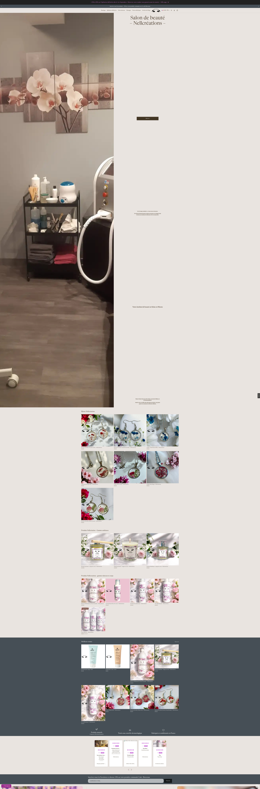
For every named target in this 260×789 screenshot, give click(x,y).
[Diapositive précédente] (1, 6)
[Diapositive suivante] (258, 6)
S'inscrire (168, 780)
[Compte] (174, 10)
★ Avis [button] (258, 395)
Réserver (148, 118)
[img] (100, 750)
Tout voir (177, 641)
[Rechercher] (171, 10)
